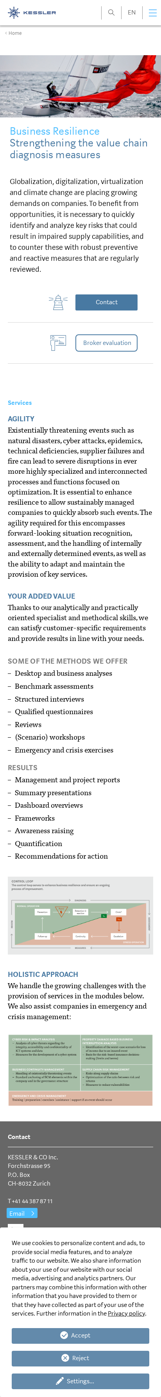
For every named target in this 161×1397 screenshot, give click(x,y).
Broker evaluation (107, 343)
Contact (107, 302)
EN (132, 12)
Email (17, 1213)
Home (15, 33)
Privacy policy (126, 1313)
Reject (80, 1358)
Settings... (80, 1381)
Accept (80, 1335)
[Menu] (153, 12)
